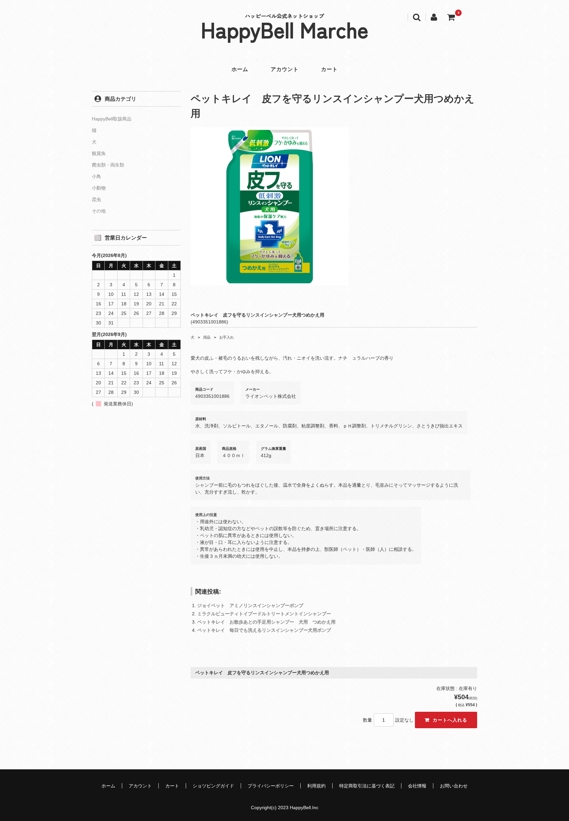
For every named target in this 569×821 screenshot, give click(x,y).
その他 (99, 211)
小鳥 (96, 176)
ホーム (239, 69)
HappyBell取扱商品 (111, 118)
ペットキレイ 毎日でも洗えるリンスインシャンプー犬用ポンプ (264, 630)
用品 (206, 337)
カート (329, 69)
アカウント (285, 69)
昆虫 (96, 199)
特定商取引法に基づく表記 (366, 785)
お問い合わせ (454, 785)
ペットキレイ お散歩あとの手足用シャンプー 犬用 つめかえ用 (266, 622)
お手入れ (226, 337)
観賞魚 (99, 153)
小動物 (99, 188)
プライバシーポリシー (271, 785)
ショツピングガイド (213, 785)
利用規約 (316, 785)
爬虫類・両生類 (108, 164)
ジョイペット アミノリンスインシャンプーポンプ (250, 605)
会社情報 (417, 785)
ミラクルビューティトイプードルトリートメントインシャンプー (264, 613)
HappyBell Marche (284, 29)
